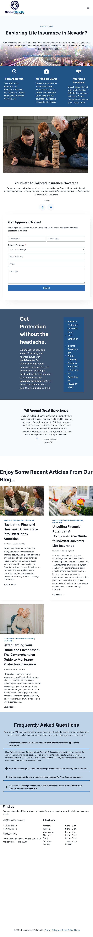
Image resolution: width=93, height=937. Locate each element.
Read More (10, 585)
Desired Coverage (17, 245)
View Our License (63, 55)
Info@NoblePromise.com (14, 820)
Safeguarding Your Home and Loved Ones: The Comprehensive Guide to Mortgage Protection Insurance (21, 654)
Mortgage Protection (25, 639)
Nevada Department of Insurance (37, 55)
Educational (18, 520)
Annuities (8, 520)
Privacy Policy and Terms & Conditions (62, 930)
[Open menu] (88, 8)
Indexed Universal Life (73, 520)
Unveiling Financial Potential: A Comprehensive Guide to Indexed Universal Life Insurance (69, 536)
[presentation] (22, 501)
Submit (46, 288)
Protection (29, 520)
